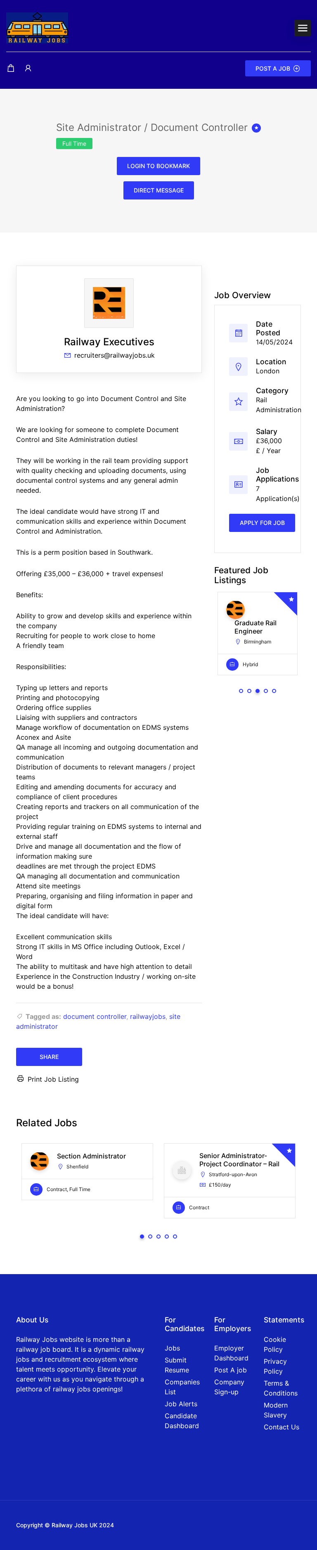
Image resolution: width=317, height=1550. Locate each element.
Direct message (159, 190)
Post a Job (272, 68)
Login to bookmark (158, 165)
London (267, 371)
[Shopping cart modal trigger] (10, 68)
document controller (94, 1016)
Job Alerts (181, 1404)
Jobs (172, 1348)
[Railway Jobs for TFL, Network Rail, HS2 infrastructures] (37, 27)
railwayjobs (148, 1016)
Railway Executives (109, 342)
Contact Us (281, 1427)
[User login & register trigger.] (28, 68)
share (49, 1056)
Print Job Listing (53, 1079)
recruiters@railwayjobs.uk (114, 355)
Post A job (230, 1370)
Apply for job (262, 522)
